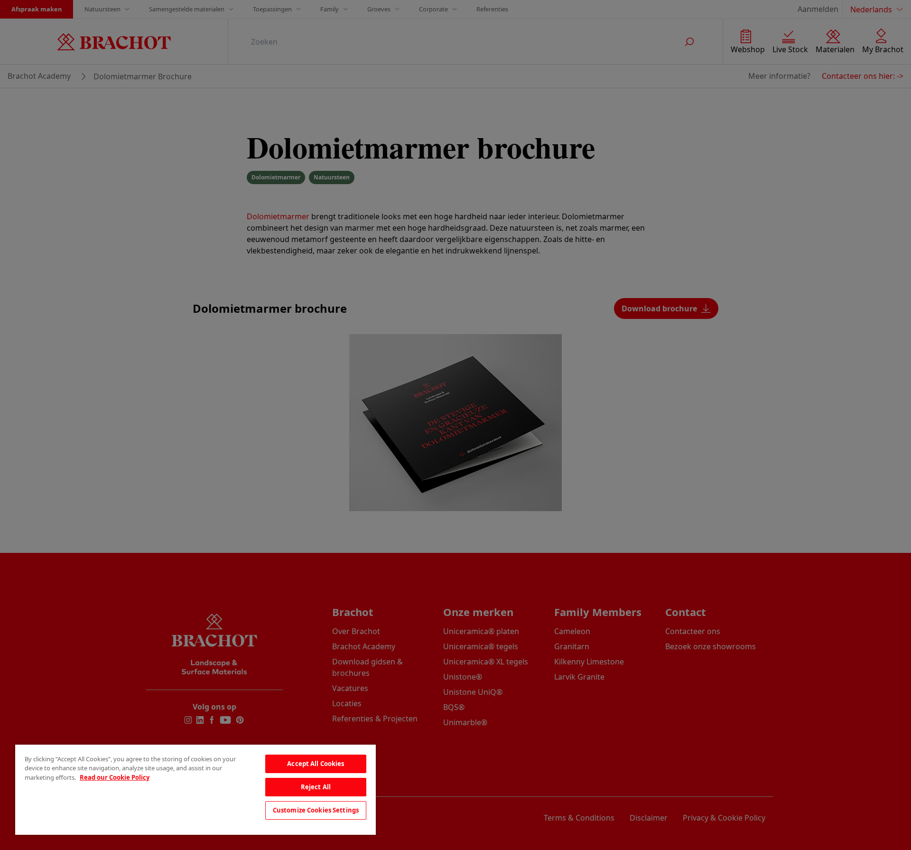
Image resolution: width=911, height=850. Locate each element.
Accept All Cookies (315, 763)
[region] (195, 790)
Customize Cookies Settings (316, 810)
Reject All (316, 787)
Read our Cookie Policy (114, 777)
